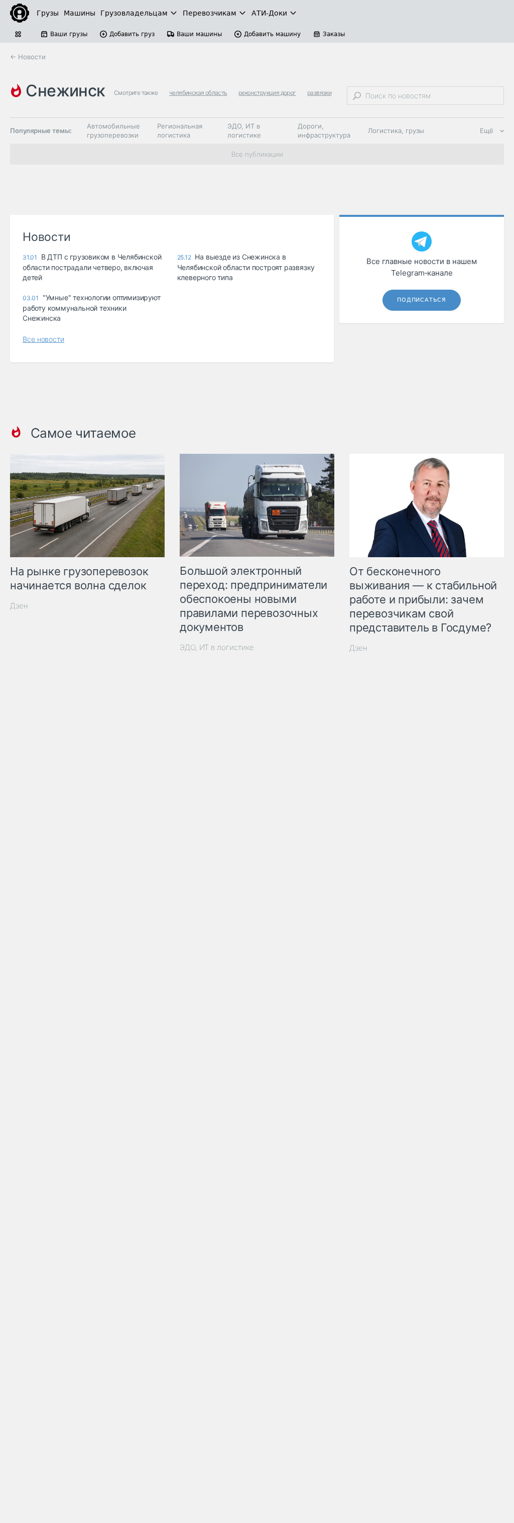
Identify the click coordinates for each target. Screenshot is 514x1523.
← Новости (28, 57)
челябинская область (198, 92)
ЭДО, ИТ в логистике (244, 130)
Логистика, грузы (396, 130)
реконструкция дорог (267, 92)
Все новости (43, 339)
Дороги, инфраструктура (324, 130)
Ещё (486, 130)
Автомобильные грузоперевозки (113, 130)
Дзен (19, 605)
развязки (319, 92)
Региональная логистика (179, 130)
